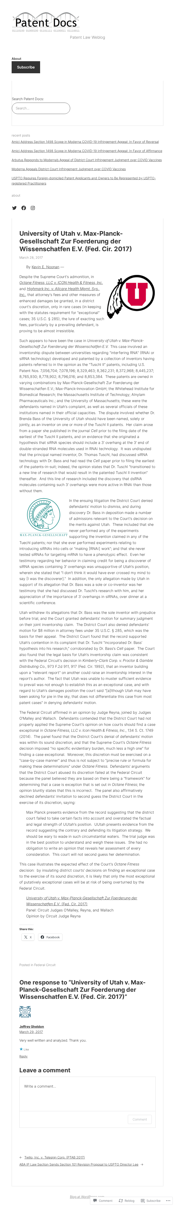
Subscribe (26, 67)
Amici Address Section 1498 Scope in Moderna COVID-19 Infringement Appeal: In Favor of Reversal (85, 142)
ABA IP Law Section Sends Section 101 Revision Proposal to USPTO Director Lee (78, 1164)
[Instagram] (33, 208)
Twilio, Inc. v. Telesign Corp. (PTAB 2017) (54, 1157)
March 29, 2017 (31, 1032)
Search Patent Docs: (28, 99)
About (16, 59)
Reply (23, 1056)
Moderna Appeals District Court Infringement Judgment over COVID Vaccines (69, 169)
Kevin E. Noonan (45, 267)
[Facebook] (23, 208)
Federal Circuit (45, 965)
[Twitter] (14, 208)
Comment (140, 1119)
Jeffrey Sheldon (31, 1026)
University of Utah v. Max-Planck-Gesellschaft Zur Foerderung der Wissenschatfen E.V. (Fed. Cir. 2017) (75, 241)
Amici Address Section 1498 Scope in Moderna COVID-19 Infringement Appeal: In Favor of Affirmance (87, 151)
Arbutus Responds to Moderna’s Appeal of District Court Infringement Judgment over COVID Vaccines (87, 160)
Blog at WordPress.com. (87, 1197)
